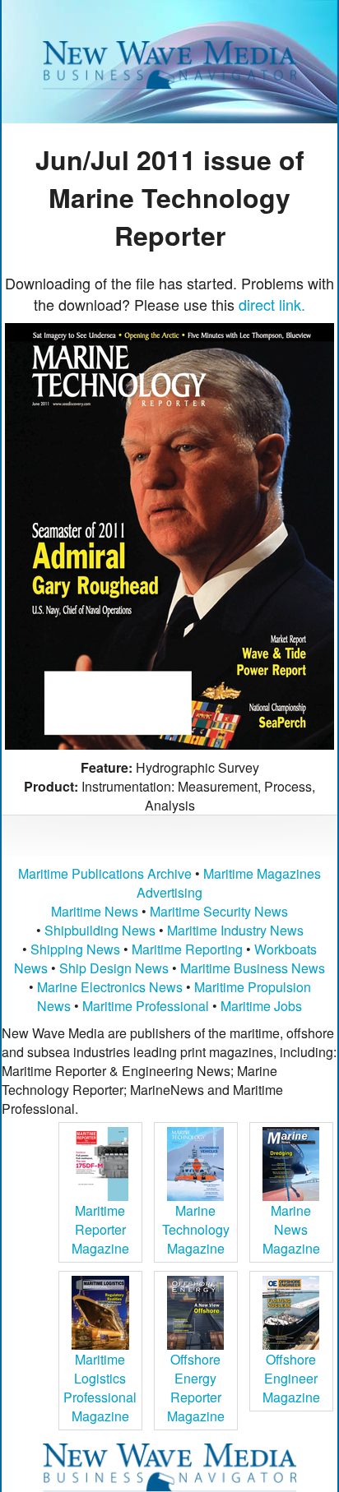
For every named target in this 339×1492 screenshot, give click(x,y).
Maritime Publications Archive (105, 873)
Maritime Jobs (261, 1005)
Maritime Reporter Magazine (100, 1229)
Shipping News (75, 949)
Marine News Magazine (291, 1229)
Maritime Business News (252, 967)
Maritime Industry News (235, 930)
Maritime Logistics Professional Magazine (100, 1387)
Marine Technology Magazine (196, 1229)
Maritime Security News (219, 911)
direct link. (272, 304)
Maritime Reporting (187, 949)
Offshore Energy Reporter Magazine (196, 1387)
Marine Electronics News (110, 986)
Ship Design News (115, 967)
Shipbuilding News (100, 930)
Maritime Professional (145, 1005)
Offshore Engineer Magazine (291, 1378)
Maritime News (94, 911)
